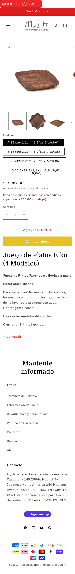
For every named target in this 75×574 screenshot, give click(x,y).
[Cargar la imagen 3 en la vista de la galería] (57, 121)
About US (14, 450)
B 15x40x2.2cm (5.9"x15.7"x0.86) (34, 152)
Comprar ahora (37, 241)
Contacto (13, 432)
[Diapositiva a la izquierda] (4, 122)
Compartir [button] (14, 337)
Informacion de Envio (22, 405)
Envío (30, 188)
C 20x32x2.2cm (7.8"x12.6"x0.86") (35, 161)
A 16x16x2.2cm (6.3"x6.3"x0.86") (34, 142)
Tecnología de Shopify (54, 564)
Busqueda (14, 441)
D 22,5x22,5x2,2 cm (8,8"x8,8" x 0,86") (37, 171)
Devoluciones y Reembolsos (27, 414)
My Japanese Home (30, 564)
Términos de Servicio (22, 396)
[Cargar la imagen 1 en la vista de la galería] (18, 121)
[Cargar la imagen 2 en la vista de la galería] (37, 121)
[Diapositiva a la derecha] (71, 122)
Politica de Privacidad (22, 423)
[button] (8, 25)
